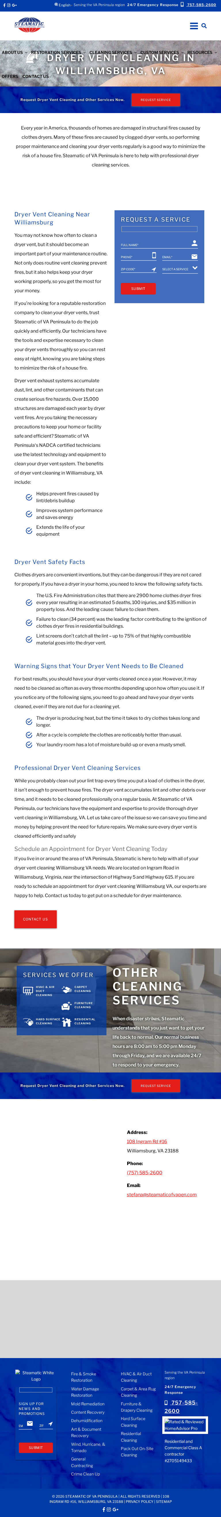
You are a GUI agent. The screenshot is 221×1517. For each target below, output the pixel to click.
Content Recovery (87, 1412)
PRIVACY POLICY (139, 1501)
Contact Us (35, 76)
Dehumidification (86, 1420)
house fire (50, 155)
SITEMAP (164, 1501)
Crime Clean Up (85, 1473)
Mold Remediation (87, 1403)
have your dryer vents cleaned (104, 679)
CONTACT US (35, 919)
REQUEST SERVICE (156, 100)
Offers (10, 76)
